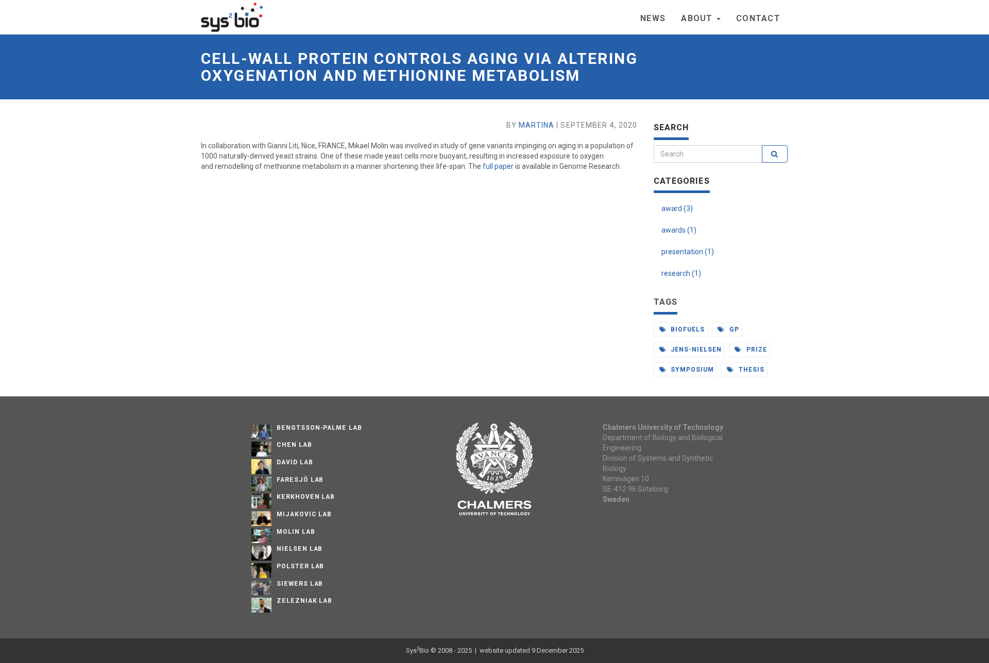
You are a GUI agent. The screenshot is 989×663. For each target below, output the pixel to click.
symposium (691, 369)
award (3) (677, 208)
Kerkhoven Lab (306, 496)
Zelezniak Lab (304, 600)
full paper (498, 166)
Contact (758, 18)
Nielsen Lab (300, 548)
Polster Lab (301, 566)
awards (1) (678, 230)
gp (733, 329)
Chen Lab (294, 444)
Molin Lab (296, 531)
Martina (536, 125)
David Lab (295, 462)
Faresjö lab (300, 479)
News (653, 18)
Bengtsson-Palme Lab (319, 427)
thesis (750, 369)
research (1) (681, 273)
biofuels (687, 329)
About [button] (698, 18)
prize (755, 349)
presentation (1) (687, 252)
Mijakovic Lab (304, 514)
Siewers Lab (300, 583)
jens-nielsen (695, 349)
